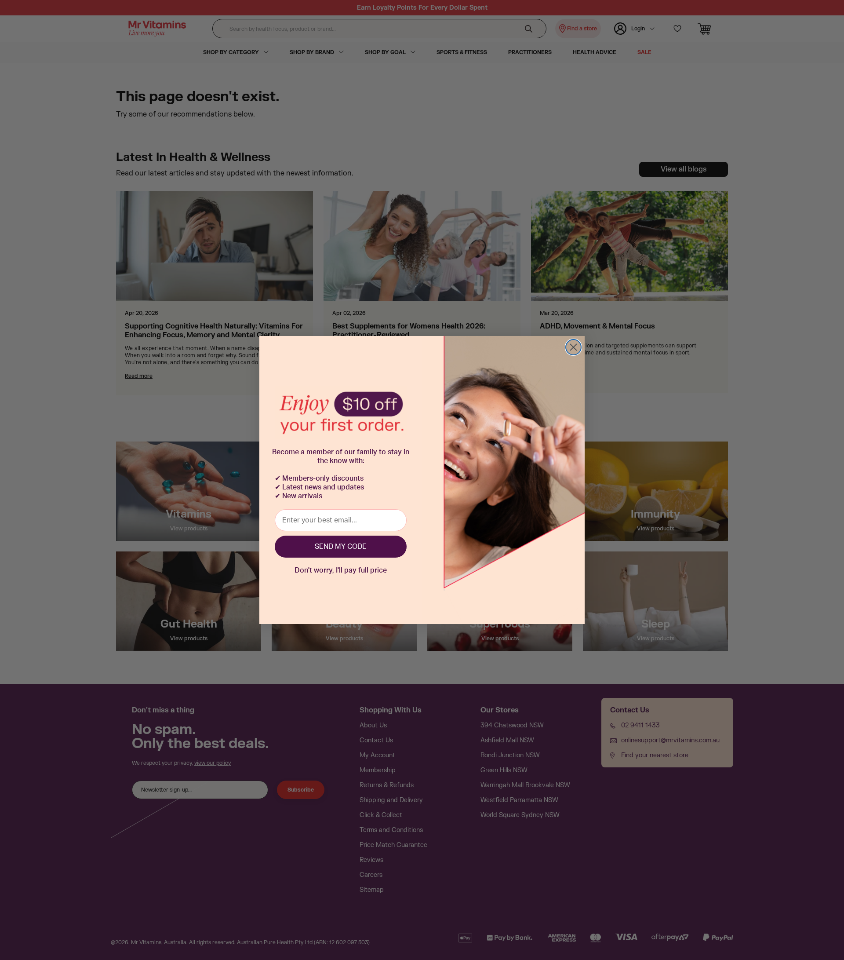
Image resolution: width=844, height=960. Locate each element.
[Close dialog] (573, 347)
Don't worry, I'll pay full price (341, 570)
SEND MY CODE (341, 546)
